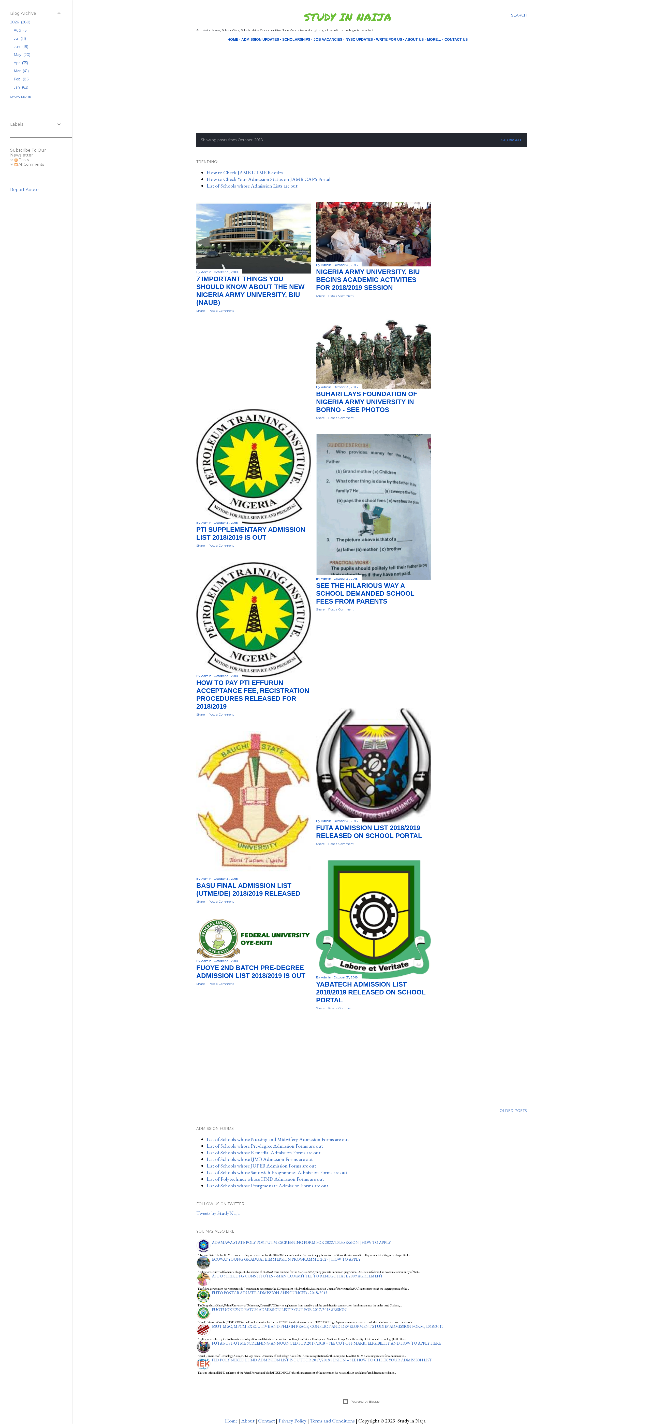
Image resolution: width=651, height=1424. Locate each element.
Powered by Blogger (366, 1401)
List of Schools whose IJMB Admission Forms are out (259, 1159)
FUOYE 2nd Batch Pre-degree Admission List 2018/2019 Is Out (250, 971)
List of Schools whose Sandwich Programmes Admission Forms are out (276, 1172)
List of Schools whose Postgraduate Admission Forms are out (267, 1185)
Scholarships (296, 39)
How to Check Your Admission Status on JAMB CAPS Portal (268, 179)
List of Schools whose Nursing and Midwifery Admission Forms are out (277, 1139)
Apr (20, 63)
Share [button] (200, 310)
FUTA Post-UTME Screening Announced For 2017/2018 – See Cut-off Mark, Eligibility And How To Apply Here (326, 1343)
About (248, 1420)
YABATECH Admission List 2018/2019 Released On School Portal (371, 992)
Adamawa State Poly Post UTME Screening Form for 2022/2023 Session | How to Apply (301, 1242)
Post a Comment (221, 310)
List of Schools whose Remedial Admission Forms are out (263, 1152)
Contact (266, 1420)
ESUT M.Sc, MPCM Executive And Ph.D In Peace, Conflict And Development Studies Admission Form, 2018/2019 (327, 1326)
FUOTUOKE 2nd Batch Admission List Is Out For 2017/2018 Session (279, 1309)
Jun (20, 46)
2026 (19, 22)
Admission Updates (260, 39)
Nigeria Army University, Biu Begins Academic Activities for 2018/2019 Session (368, 279)
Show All (511, 140)
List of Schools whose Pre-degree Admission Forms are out (264, 1146)
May (21, 54)
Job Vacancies (328, 39)
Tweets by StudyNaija (218, 1213)
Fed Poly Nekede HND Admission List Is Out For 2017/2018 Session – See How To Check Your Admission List (322, 1360)
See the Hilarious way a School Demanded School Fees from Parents (365, 593)
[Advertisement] (348, 78)
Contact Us (456, 39)
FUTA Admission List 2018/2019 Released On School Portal (369, 831)
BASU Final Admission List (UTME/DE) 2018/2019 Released (248, 889)
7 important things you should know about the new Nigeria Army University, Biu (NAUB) (250, 290)
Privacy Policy (292, 1420)
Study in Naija (347, 16)
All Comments (31, 164)
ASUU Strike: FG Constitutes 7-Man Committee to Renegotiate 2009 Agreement (297, 1276)
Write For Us (389, 39)
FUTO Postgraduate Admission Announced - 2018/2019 (270, 1292)
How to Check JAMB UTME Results (244, 172)
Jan (20, 87)
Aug (20, 30)
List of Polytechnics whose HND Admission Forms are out (265, 1179)
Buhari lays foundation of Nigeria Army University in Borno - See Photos (366, 402)
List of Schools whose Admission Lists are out (252, 185)
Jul (19, 38)
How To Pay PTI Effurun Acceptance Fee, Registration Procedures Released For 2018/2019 (252, 694)
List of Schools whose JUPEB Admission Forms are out (261, 1165)
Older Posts (513, 1110)
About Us (414, 39)
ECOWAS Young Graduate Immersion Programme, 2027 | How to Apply (286, 1259)
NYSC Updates (359, 39)
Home (233, 39)
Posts (23, 160)
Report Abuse (24, 189)
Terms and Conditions (332, 1420)
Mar (21, 71)
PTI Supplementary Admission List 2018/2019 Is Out (250, 533)
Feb (21, 79)
